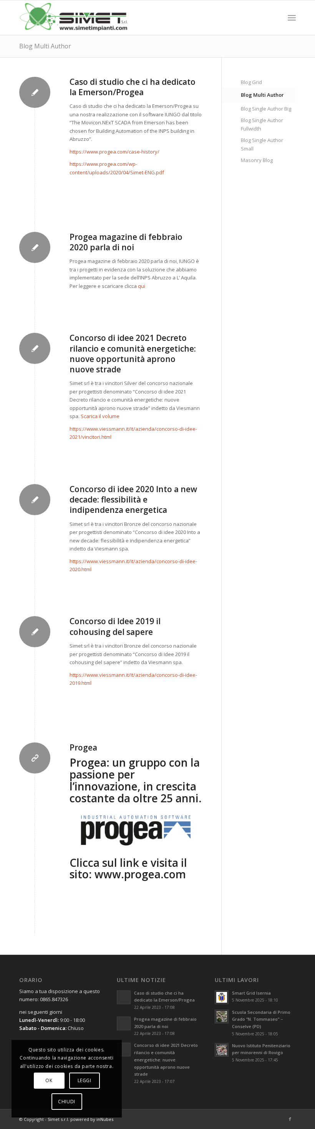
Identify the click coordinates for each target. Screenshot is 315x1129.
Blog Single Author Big (266, 108)
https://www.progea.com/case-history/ (114, 151)
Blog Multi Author (45, 46)
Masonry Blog (257, 160)
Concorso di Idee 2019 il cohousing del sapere (115, 626)
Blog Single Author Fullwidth (262, 124)
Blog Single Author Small (262, 144)
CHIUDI (66, 1101)
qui (141, 286)
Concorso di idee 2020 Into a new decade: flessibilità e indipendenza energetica (133, 500)
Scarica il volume (100, 416)
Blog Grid (251, 82)
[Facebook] (290, 1119)
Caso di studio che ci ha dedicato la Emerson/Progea (133, 87)
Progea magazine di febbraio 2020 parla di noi (126, 242)
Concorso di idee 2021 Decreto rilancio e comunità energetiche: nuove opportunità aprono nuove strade (133, 353)
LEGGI (84, 1080)
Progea (83, 747)
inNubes (104, 1119)
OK (48, 1080)
